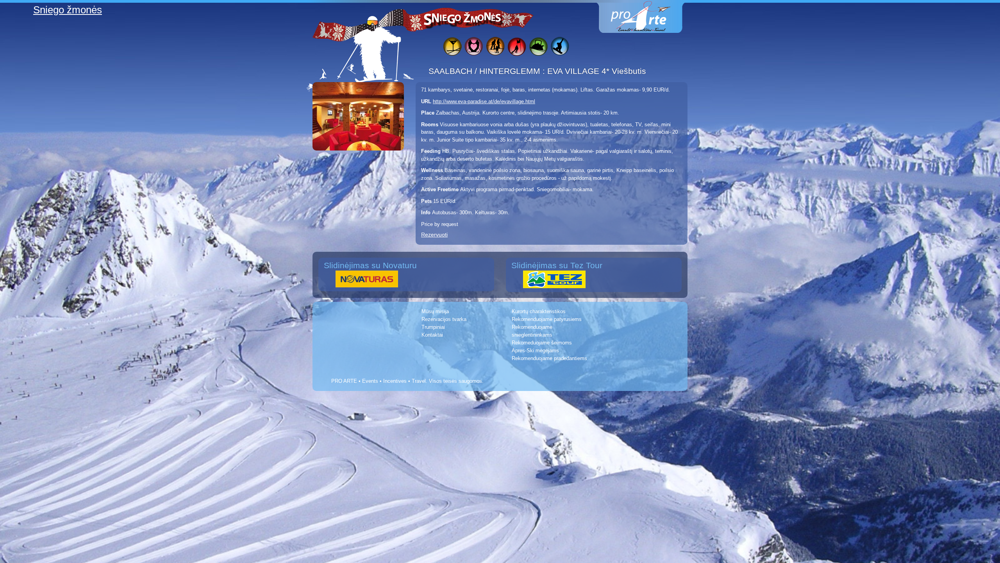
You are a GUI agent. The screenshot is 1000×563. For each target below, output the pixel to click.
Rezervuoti (434, 234)
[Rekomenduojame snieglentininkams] (559, 47)
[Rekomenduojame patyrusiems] (517, 47)
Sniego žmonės (463, 18)
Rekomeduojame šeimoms (542, 343)
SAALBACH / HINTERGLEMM (486, 70)
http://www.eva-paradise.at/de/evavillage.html (484, 101)
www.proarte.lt (647, 16)
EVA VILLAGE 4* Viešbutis (596, 70)
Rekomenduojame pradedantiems (549, 358)
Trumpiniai (433, 327)
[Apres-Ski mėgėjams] (452, 47)
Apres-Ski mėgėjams (535, 350)
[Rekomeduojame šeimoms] (495, 47)
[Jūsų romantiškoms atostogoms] (474, 47)
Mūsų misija (435, 311)
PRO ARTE (344, 381)
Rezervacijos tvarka (443, 319)
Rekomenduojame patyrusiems (547, 319)
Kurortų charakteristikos (539, 311)
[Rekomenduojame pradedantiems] (538, 47)
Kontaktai (432, 335)
